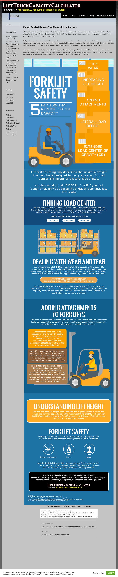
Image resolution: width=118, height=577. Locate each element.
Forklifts (9, 129)
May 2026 (9, 103)
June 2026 (9, 100)
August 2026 (10, 94)
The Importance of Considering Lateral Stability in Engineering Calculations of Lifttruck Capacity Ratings (12, 51)
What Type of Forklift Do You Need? (11, 72)
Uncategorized (11, 135)
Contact (83, 16)
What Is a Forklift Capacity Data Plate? (12, 80)
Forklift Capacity (12, 120)
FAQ (92, 16)
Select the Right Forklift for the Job (55, 533)
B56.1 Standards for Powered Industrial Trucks (12, 39)
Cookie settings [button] (99, 573)
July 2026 (9, 97)
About (73, 16)
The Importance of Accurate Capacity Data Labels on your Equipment (69, 525)
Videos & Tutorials (105, 16)
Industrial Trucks (12, 132)
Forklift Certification (13, 123)
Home (65, 16)
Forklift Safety (11, 126)
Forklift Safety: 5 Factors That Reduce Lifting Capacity (50, 27)
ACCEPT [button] (111, 573)
